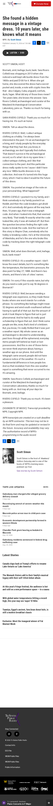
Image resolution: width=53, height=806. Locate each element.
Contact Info (10, 745)
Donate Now (42, 4)
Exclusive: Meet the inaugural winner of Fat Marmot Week (23, 622)
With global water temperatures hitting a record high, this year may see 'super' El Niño (25, 599)
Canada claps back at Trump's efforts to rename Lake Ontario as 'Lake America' (24, 565)
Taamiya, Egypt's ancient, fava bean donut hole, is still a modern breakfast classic (25, 611)
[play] (4, 803)
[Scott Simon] (8, 455)
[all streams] (49, 803)
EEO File (8, 751)
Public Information (12, 767)
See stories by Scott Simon (29, 470)
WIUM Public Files (12, 756)
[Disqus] (26, 673)
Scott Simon (16, 39)
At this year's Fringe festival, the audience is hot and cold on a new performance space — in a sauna (26, 588)
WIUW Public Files (12, 762)
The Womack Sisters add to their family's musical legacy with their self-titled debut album (25, 576)
